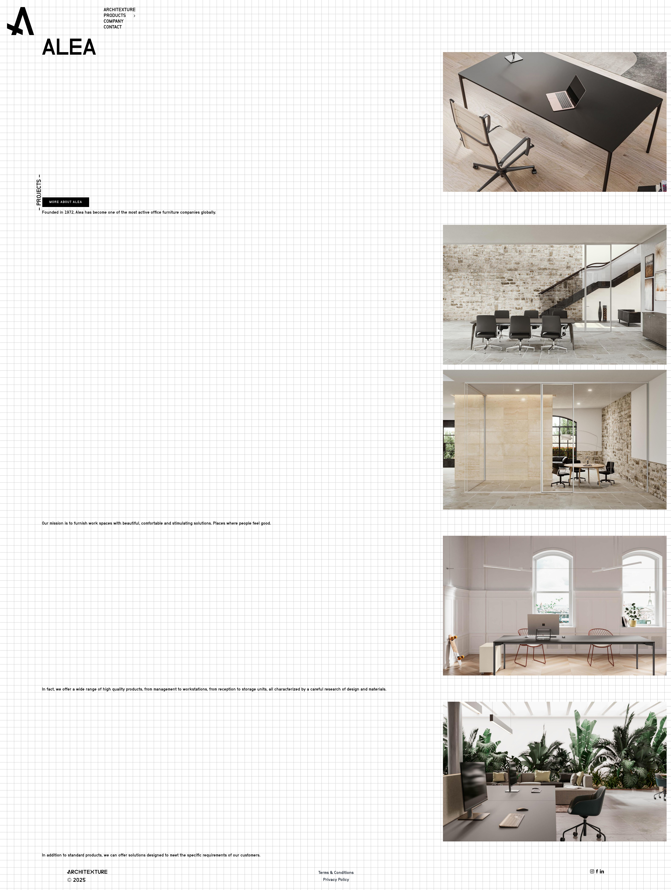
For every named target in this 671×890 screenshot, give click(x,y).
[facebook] (597, 871)
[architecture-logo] (20, 8)
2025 (79, 880)
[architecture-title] (87, 871)
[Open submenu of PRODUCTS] (133, 16)
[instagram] (592, 871)
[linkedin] (602, 871)
